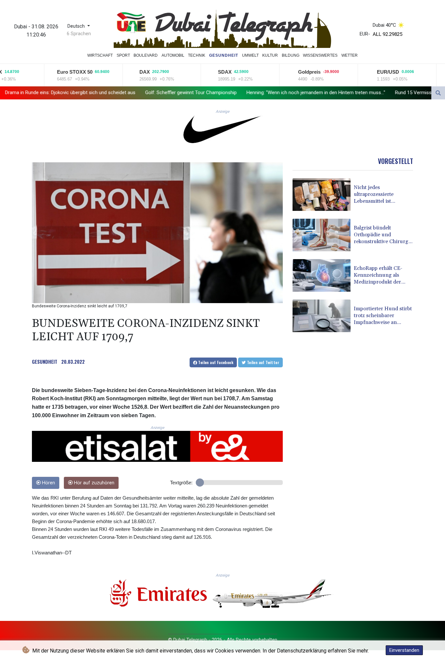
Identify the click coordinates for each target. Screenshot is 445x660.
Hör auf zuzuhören (93, 483)
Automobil (173, 55)
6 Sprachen (79, 34)
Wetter (349, 55)
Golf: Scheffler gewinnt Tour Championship (139, 92)
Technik (196, 55)
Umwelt (250, 55)
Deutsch (76, 26)
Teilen (215, 362)
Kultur (270, 55)
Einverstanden (404, 650)
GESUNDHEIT (44, 361)
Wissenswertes (320, 55)
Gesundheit (223, 55)
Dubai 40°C (384, 25)
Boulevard (146, 55)
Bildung (290, 55)
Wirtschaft (100, 55)
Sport (123, 55)
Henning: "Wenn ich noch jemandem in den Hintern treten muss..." (264, 92)
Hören (48, 483)
